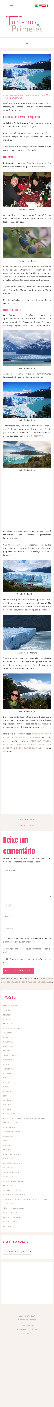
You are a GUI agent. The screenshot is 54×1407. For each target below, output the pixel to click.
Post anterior (27, 819)
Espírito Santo (10, 1123)
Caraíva (7, 1010)
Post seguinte (27, 826)
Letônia (7, 1096)
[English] (40, 5)
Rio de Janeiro (10, 1222)
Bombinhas (8, 1136)
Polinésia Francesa (13, 1163)
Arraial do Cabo (11, 1132)
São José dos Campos (13, 1208)
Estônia (7, 1091)
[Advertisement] (27, 502)
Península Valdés (40, 741)
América (30, 95)
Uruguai (7, 1145)
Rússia (6, 1087)
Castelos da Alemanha (14, 1114)
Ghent (6, 1078)
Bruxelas (7, 1073)
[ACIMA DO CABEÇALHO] (11, 5)
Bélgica (7, 1109)
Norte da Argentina (13, 1181)
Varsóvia (7, 1037)
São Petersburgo (11, 1055)
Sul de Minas (9, 1168)
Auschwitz (8, 1046)
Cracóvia (8, 1042)
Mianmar (7, 1024)
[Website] (27, 929)
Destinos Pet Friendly (14, 1195)
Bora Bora (8, 1159)
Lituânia (7, 1100)
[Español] (43, 5)
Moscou (7, 1051)
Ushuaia (32, 744)
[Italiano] (46, 5)
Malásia (7, 1015)
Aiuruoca (8, 1204)
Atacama (7, 1033)
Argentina (40, 95)
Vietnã (6, 1019)
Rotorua (7, 1226)
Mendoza (7, 1186)
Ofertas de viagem (12, 1190)
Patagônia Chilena (33, 748)
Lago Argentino (35, 436)
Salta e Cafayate (11, 1172)
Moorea (7, 1150)
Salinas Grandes (11, 1177)
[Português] (36, 5)
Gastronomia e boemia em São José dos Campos (26, 1199)
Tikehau (7, 1141)
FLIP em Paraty (10, 1006)
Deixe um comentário (13, 95)
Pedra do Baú (10, 1213)
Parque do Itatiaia (12, 1217)
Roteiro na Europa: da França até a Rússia (24, 1118)
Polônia (7, 1105)
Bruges (6, 1082)
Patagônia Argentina (14, 744)
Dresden (7, 1060)
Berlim (6, 1064)
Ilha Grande (9, 1127)
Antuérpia (8, 1069)
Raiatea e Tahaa (11, 1154)
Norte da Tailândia (12, 1028)
